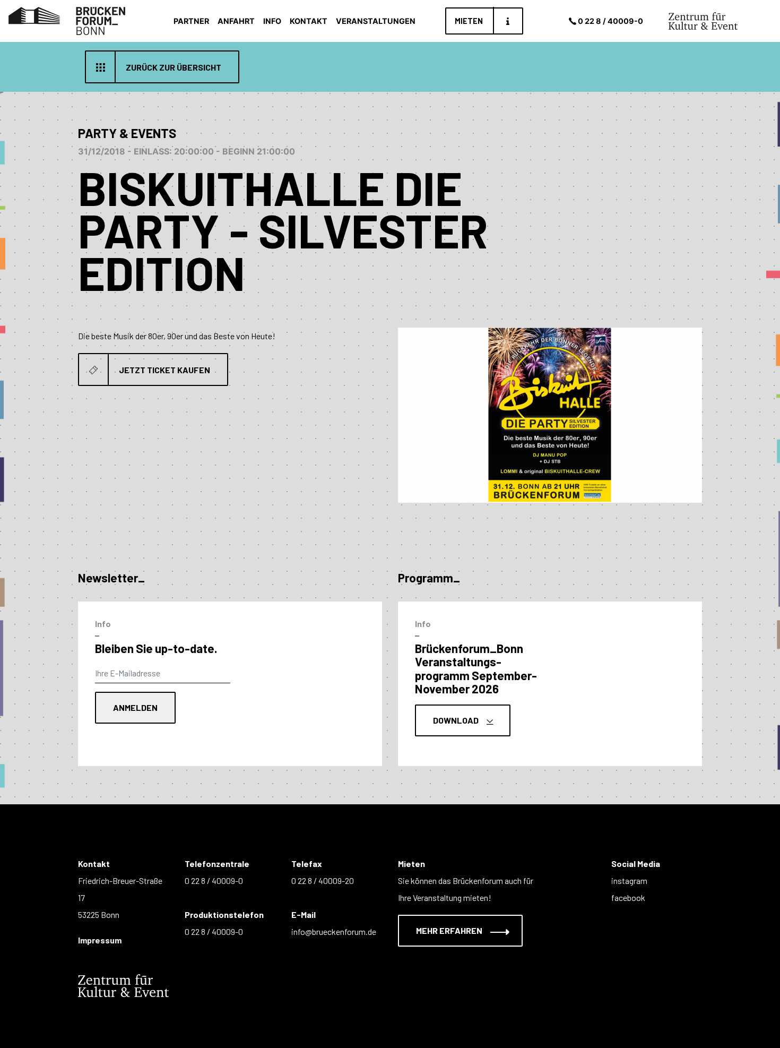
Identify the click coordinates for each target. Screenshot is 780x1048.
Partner (191, 20)
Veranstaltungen (375, 20)
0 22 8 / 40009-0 (610, 20)
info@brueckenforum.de (333, 931)
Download (456, 720)
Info (272, 20)
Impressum (100, 940)
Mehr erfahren (450, 930)
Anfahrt (236, 20)
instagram (629, 880)
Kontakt (308, 20)
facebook (628, 897)
